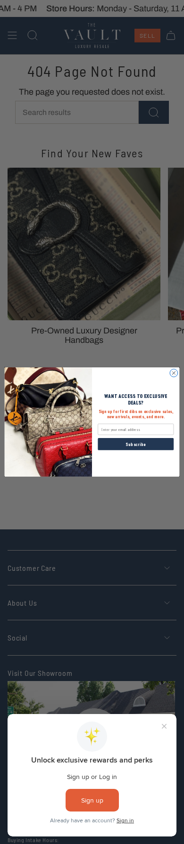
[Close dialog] (174, 373)
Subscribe (135, 444)
